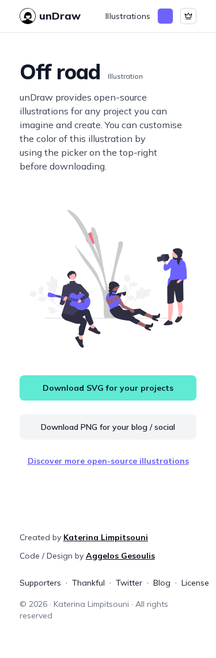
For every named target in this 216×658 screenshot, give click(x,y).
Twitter (129, 583)
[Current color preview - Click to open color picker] (165, 16)
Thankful (88, 583)
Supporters (40, 583)
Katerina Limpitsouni (105, 537)
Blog (161, 583)
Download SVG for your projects (108, 388)
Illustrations (127, 16)
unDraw (60, 15)
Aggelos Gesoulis (120, 556)
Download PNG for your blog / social (108, 427)
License (195, 583)
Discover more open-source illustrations (108, 461)
